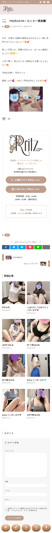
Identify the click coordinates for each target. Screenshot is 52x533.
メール (7, 491)
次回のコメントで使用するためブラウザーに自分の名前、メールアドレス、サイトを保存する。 (27, 509)
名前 (6, 481)
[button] (6, 247)
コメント (9, 451)
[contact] (48, 2)
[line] (44, 2)
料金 (26, 529)
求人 (46, 529)
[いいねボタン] (4, 119)
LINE (5, 529)
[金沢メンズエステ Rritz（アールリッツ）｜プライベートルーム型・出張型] (8, 9)
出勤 (36, 529)
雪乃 (7, 26)
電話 (16, 529)
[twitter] (40, 2)
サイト (7, 500)
